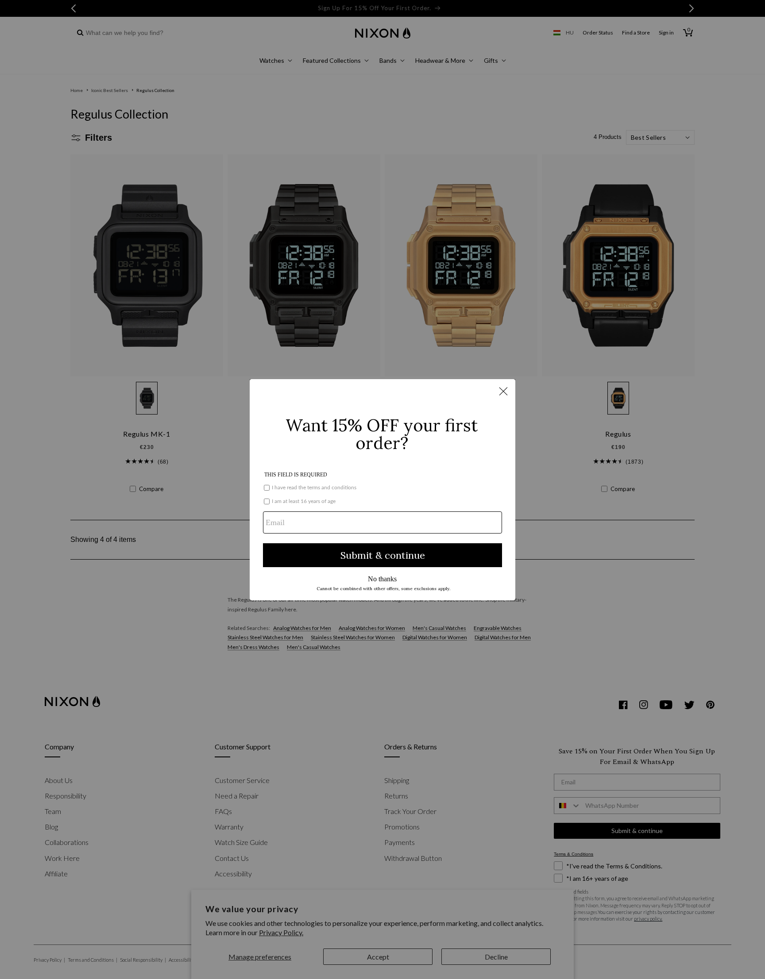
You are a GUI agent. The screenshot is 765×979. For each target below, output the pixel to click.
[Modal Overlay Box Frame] (382, 489)
